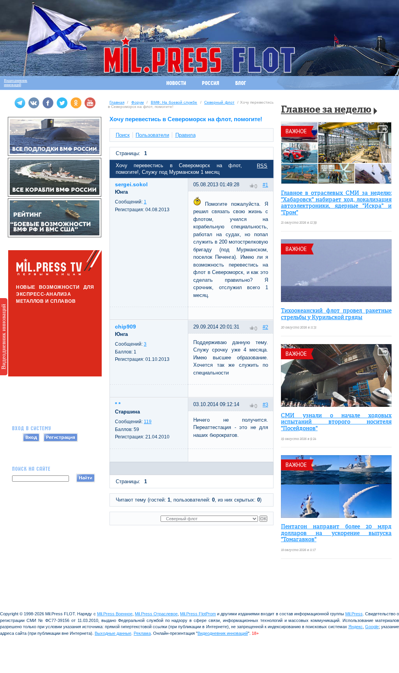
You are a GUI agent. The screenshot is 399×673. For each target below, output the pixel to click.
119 (148, 421)
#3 (265, 405)
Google (372, 626)
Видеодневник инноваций (3, 336)
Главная (116, 102)
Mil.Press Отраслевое (156, 613)
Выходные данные (113, 633)
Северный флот (219, 102)
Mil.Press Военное (114, 613)
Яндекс (355, 626)
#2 (265, 327)
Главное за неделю (326, 110)
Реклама (142, 633)
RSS (262, 166)
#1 (265, 185)
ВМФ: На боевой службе (174, 102)
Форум (137, 102)
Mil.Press (354, 613)
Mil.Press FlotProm (198, 613)
